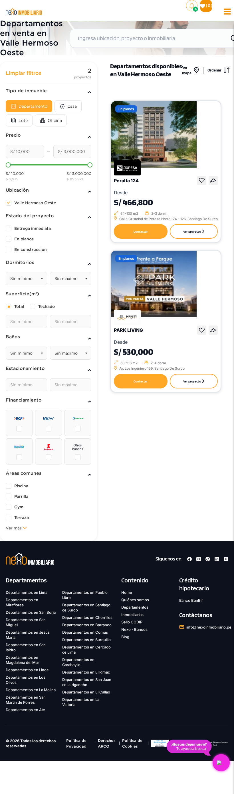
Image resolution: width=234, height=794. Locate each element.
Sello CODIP (131, 622)
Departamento (33, 106)
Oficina (55, 120)
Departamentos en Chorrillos (87, 617)
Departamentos (134, 607)
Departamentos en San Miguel (26, 622)
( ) (208, 5)
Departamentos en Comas (85, 632)
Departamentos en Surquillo (86, 639)
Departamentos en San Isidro (26, 647)
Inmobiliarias (132, 614)
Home (126, 592)
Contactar (141, 231)
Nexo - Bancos (134, 629)
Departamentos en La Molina (31, 689)
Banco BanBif (191, 600)
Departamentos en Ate (25, 709)
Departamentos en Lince (27, 670)
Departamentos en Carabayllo (78, 662)
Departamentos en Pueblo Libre (85, 595)
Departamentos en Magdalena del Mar (22, 660)
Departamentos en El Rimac (86, 672)
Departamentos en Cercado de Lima (86, 649)
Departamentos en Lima (26, 592)
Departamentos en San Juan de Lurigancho (87, 682)
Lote (23, 120)
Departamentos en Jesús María (28, 635)
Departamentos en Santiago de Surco (86, 607)
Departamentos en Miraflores (22, 602)
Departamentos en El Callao (86, 692)
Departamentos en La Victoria (81, 702)
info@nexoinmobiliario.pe (209, 627)
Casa (72, 106)
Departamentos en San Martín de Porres (26, 700)
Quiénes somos (135, 599)
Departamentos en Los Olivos (25, 680)
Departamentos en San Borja (31, 612)
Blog (125, 637)
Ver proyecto (192, 231)
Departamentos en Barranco (87, 625)
